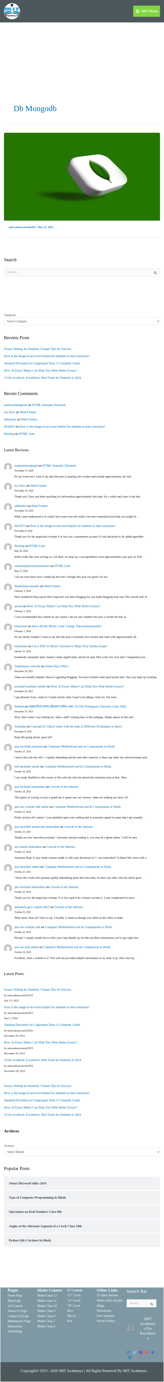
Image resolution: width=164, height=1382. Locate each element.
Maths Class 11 (47, 1300)
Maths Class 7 (46, 1321)
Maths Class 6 (46, 1326)
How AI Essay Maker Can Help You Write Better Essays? (40, 370)
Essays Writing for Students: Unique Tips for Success (37, 349)
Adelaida (20, 726)
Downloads (104, 1310)
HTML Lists (27, 433)
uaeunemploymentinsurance (32, 566)
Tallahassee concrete (27, 666)
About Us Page (17, 1311)
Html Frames (28, 412)
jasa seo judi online (26, 947)
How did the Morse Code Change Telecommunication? (67, 626)
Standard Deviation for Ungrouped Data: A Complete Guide (42, 363)
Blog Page (14, 1300)
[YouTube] (146, 1352)
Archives (9, 1145)
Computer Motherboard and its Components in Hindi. (81, 746)
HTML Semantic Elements (49, 405)
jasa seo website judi (27, 927)
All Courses (15, 1306)
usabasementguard (15, 405)
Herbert (19, 706)
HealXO (9, 426)
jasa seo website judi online (31, 806)
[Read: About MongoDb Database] (82, 176)
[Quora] (136, 1357)
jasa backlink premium (28, 746)
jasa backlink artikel (26, 866)
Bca (69, 1321)
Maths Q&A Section (110, 1300)
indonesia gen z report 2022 (31, 907)
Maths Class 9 (46, 1311)
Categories (10, 315)
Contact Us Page (18, 1316)
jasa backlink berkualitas (29, 887)
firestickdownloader (26, 586)
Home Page (15, 1295)
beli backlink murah (26, 766)
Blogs (100, 1305)
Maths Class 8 (46, 1316)
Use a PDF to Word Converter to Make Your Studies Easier (69, 646)
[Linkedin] (130, 1357)
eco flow (9, 412)
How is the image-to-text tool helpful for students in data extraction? (47, 356)
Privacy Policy (106, 1321)
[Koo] (152, 1352)
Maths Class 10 (47, 1306)
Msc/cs (71, 1316)
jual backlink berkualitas (29, 786)
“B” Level (73, 1305)
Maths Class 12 (47, 1295)
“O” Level (73, 1295)
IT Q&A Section (107, 1295)
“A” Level (73, 1300)
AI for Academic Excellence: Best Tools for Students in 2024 (42, 377)
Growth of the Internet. (64, 786)
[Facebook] (128, 1352)
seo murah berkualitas (28, 846)
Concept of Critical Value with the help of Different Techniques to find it (76, 726)
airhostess (10, 419)
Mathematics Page (19, 1321)
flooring (9, 433)
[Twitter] (134, 1352)
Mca (70, 1310)
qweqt (18, 606)
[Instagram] (140, 1352)
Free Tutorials (105, 1316)
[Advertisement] (82, 52)
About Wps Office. (57, 666)
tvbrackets (20, 626)
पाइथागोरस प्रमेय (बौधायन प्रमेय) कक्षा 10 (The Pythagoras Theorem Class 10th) (77, 706)
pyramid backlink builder (30, 686)
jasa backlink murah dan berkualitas (36, 826)
